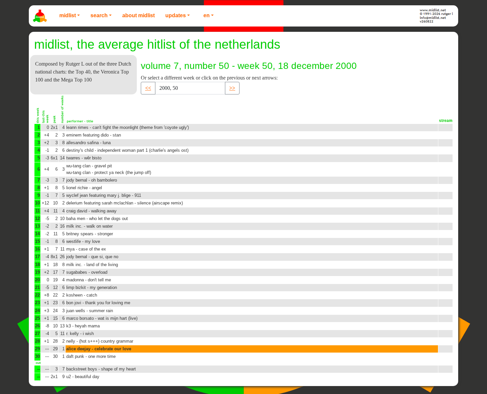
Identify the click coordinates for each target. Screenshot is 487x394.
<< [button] (148, 88)
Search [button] (99, 15)
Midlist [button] (67, 15)
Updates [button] (175, 15)
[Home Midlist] (41, 16)
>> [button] (232, 88)
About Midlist (138, 15)
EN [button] (206, 15)
